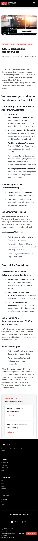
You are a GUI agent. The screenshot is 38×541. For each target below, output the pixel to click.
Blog (2, 470)
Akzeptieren (31, 533)
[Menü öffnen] (34, 3)
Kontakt (3, 488)
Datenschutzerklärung (8, 537)
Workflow (4, 465)
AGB (2, 504)
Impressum (4, 499)
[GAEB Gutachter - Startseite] (8, 3)
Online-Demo (5, 467)
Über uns (4, 481)
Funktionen (4, 462)
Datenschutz (5, 502)
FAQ (2, 483)
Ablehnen (21, 533)
